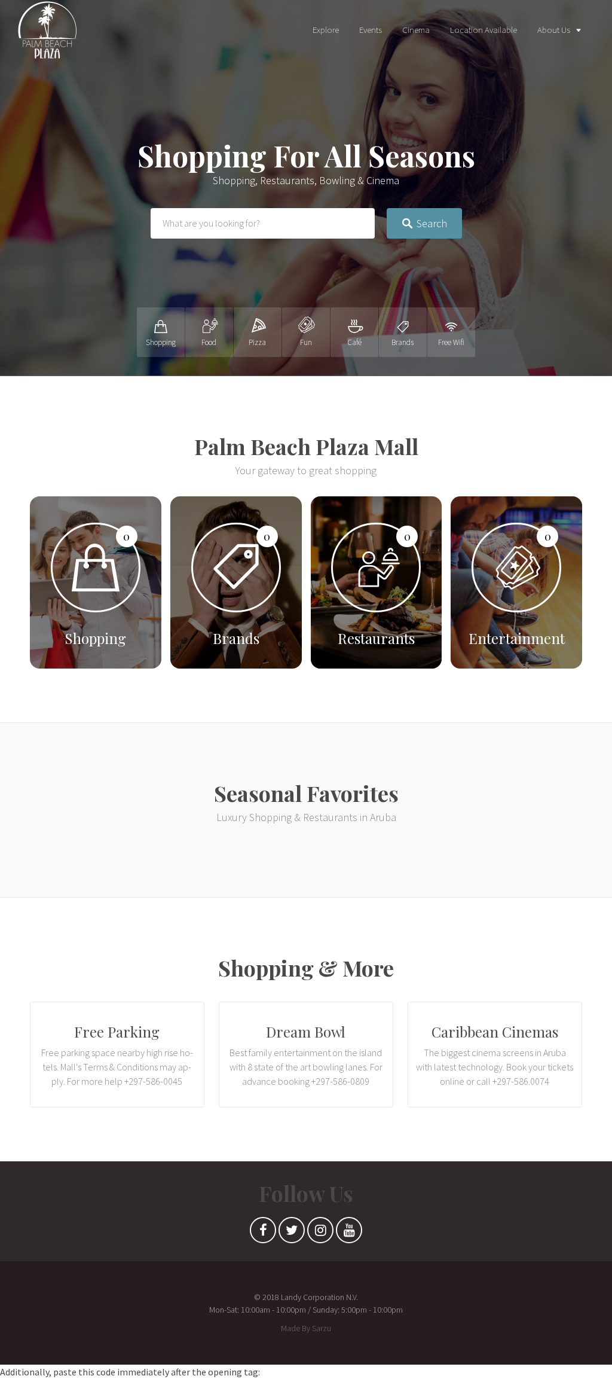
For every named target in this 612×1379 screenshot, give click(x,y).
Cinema (416, 29)
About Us (553, 29)
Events (370, 29)
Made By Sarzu (306, 1328)
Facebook (263, 1233)
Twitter (292, 1233)
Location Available (483, 29)
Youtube (349, 1233)
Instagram (320, 1233)
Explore (326, 29)
